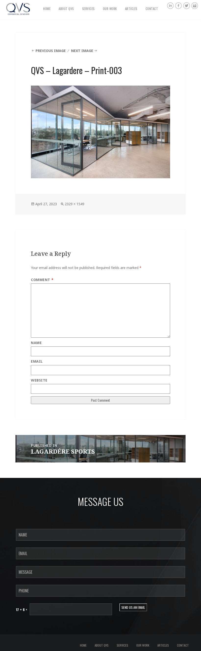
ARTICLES (131, 8)
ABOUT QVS (66, 8)
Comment (42, 279)
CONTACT (152, 8)
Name (36, 342)
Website (39, 380)
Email (37, 361)
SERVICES (88, 8)
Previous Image (51, 50)
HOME (46, 8)
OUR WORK (110, 8)
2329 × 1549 (74, 204)
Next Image (82, 50)
